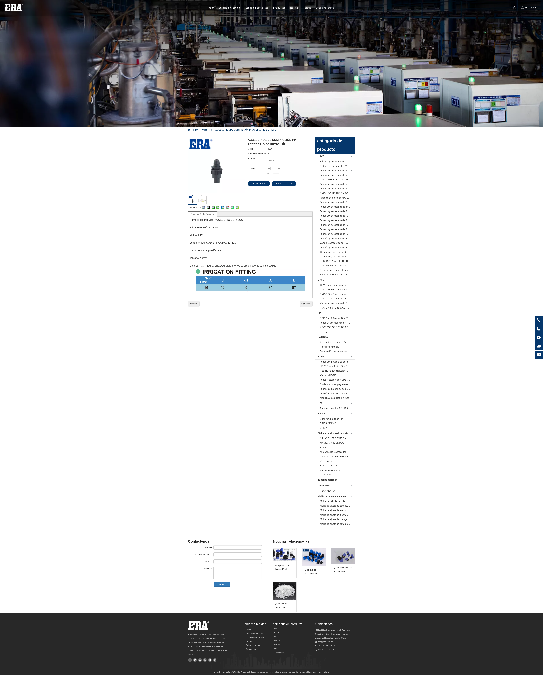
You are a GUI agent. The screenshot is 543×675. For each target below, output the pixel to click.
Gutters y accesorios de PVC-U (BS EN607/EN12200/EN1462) (337, 243)
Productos (279, 7)
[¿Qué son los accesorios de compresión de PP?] (284, 590)
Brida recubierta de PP (331, 419)
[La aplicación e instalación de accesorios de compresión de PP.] (284, 554)
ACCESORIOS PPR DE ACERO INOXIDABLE (337, 327)
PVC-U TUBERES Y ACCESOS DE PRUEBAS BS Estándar (337, 179)
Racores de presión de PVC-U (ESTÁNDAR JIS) (337, 198)
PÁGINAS (323, 337)
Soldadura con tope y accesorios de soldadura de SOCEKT (337, 384)
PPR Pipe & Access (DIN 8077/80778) (337, 318)
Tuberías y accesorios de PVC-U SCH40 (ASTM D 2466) (337, 202)
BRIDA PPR (326, 428)
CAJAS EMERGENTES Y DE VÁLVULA (337, 438)
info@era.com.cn (325, 642)
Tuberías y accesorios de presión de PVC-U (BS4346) (337, 188)
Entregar (222, 584)
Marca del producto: (257, 153)
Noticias (295, 7)
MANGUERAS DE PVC (332, 443)
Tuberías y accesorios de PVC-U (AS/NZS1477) (337, 216)
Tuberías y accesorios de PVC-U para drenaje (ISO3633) (337, 229)
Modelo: (251, 149)
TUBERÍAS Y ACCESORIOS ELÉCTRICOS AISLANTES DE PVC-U (337, 261)
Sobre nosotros (325, 7)
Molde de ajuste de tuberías (332, 496)
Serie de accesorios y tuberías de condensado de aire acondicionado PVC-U (337, 270)
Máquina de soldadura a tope (334, 398)
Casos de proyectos (256, 7)
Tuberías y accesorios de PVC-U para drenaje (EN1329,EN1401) (337, 220)
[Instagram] (210, 660)
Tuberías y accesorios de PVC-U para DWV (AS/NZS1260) (337, 238)
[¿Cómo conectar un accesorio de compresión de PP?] (343, 556)
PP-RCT (324, 332)
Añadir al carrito (284, 183)
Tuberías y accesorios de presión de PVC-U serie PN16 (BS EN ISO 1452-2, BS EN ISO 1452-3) (337, 184)
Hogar (210, 7)
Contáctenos (251, 649)
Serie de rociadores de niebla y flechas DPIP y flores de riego (337, 456)
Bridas (321, 413)
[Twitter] (200, 660)
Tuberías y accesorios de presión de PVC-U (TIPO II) (337, 175)
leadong (325, 672)
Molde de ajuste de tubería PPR (336, 515)
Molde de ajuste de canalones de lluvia (337, 524)
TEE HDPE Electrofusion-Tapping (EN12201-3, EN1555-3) (337, 371)
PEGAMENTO (327, 491)
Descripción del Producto (202, 214)
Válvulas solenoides (330, 470)
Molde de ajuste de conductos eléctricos (337, 506)
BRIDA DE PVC (328, 423)
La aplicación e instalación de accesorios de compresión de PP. (284, 567)
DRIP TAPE (326, 461)
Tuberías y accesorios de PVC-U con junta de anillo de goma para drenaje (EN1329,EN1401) (337, 225)
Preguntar (260, 183)
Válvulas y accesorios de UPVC (336, 161)
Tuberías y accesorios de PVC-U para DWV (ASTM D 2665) (337, 234)
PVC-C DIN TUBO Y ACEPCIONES (337, 298)
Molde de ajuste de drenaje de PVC (337, 519)
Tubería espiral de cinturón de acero (337, 393)
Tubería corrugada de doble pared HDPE (337, 389)
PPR (320, 313)
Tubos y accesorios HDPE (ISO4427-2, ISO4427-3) (337, 380)
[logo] (198, 625)
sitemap (283, 672)
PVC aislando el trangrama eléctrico (337, 265)
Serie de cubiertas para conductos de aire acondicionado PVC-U (337, 274)
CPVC (321, 280)
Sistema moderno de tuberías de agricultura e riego (336, 433)
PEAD (277, 644)
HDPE (321, 356)
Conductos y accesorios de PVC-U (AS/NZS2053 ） (337, 252)
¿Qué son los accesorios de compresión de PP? (284, 605)
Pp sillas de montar (329, 347)
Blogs (308, 7)
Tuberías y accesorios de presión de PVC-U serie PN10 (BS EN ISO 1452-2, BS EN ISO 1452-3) (337, 170)
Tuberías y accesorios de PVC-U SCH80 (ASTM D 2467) (337, 211)
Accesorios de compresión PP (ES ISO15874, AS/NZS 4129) (337, 342)
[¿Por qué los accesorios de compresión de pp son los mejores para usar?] (314, 557)
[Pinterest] (214, 660)
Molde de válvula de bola (332, 501)
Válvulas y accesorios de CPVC (336, 303)
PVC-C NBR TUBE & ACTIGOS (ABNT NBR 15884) (337, 308)
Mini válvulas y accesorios (333, 452)
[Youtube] (205, 660)
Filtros (323, 447)
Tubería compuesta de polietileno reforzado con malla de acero (337, 362)
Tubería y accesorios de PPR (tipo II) (337, 323)
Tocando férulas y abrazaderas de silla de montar (337, 351)
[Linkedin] (195, 660)
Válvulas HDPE (328, 375)
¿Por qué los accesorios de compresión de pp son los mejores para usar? (312, 572)
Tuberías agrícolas (328, 480)
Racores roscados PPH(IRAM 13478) (337, 408)
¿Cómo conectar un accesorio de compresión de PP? (343, 569)
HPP (320, 403)
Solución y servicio (230, 7)
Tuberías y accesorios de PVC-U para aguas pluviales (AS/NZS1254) (337, 247)
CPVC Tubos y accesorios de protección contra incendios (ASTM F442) (337, 285)
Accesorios (324, 485)
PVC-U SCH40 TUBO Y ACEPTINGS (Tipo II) (337, 193)
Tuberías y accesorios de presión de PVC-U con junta (337, 207)
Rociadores (326, 474)
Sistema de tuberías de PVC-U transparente (337, 166)
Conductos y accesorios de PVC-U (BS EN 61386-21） (337, 256)
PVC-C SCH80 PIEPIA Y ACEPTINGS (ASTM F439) (337, 289)
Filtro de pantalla (328, 465)
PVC (276, 629)
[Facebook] (190, 660)
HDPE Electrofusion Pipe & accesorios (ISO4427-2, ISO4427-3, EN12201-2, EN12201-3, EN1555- (337, 366)
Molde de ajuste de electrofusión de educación (337, 510)
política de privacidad (298, 672)
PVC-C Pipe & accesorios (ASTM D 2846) (337, 294)
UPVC (321, 156)
